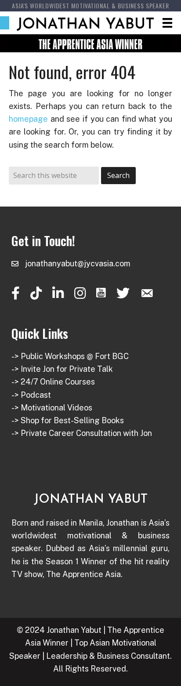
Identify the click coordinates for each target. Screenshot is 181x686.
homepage (28, 118)
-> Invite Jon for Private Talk (62, 369)
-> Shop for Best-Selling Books (67, 420)
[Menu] (167, 23)
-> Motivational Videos (51, 407)
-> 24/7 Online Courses (53, 381)
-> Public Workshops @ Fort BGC (70, 356)
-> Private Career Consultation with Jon (81, 433)
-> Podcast (31, 394)
